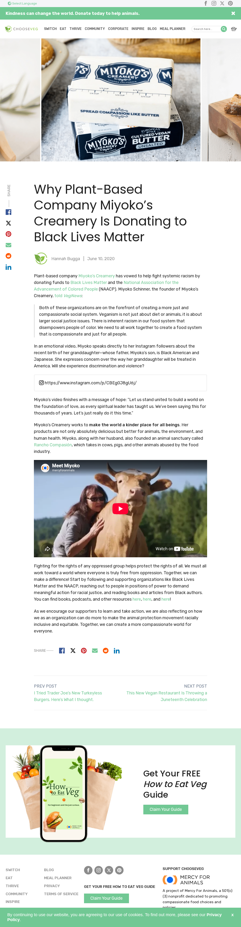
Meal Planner (172, 29)
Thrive (75, 29)
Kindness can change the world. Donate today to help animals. (73, 13)
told (68, 295)
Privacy (52, 886)
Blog (152, 29)
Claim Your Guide (166, 809)
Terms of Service (61, 894)
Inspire (138, 29)
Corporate (118, 29)
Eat (63, 29)
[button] (224, 29)
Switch (50, 29)
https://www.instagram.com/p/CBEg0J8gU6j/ (90, 383)
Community (95, 29)
